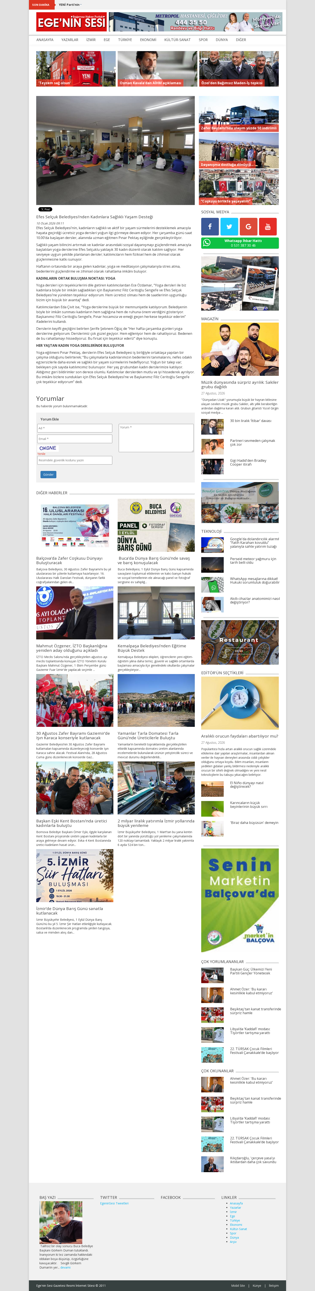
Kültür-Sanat (238, 1229)
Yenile (41, 454)
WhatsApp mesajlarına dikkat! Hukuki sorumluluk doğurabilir (255, 580)
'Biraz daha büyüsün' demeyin (254, 822)
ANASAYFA (44, 39)
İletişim (274, 1286)
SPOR (203, 39)
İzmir (233, 1212)
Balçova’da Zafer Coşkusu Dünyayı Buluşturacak (69, 560)
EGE (107, 39)
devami (65, 1267)
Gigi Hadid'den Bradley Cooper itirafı (248, 462)
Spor (233, 1233)
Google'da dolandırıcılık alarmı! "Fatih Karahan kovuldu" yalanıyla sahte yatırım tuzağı (254, 543)
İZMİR (91, 39)
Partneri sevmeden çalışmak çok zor (252, 442)
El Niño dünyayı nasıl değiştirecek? (246, 785)
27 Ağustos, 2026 (213, 393)
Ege (232, 1216)
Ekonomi (236, 1225)
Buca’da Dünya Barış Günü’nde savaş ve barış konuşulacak (154, 560)
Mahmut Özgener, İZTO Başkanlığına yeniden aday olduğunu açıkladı (71, 648)
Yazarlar (235, 1207)
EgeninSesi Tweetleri (114, 1203)
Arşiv (233, 1242)
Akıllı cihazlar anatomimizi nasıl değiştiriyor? (255, 600)
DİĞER (241, 39)
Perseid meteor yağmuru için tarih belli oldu (253, 560)
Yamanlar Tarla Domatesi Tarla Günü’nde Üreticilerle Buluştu (148, 735)
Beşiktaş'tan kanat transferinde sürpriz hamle (255, 1011)
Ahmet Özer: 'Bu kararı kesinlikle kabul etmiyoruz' (251, 991)
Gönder (48, 474)
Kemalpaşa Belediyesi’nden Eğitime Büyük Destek (152, 648)
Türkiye (235, 1220)
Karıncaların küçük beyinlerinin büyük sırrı (248, 804)
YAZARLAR (70, 39)
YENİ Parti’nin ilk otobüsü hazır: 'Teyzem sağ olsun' (98, 5)
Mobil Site (238, 1286)
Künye (257, 1286)
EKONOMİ (148, 39)
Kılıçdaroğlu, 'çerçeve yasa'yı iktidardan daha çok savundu (253, 1160)
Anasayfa (236, 1203)
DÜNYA (222, 39)
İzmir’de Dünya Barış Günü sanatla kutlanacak (69, 911)
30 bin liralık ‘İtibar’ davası (250, 420)
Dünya (234, 1237)
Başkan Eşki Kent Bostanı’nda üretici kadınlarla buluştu (71, 823)
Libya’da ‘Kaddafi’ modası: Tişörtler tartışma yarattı (250, 1031)
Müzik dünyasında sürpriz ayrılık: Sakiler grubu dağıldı (240, 384)
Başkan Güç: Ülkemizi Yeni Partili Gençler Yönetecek (251, 971)
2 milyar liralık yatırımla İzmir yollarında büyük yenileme (156, 823)
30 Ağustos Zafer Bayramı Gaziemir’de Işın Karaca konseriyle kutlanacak (73, 735)
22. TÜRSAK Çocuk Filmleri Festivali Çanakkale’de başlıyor (254, 1050)
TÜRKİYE (125, 39)
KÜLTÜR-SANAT (177, 39)
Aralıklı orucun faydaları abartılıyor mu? (239, 736)
